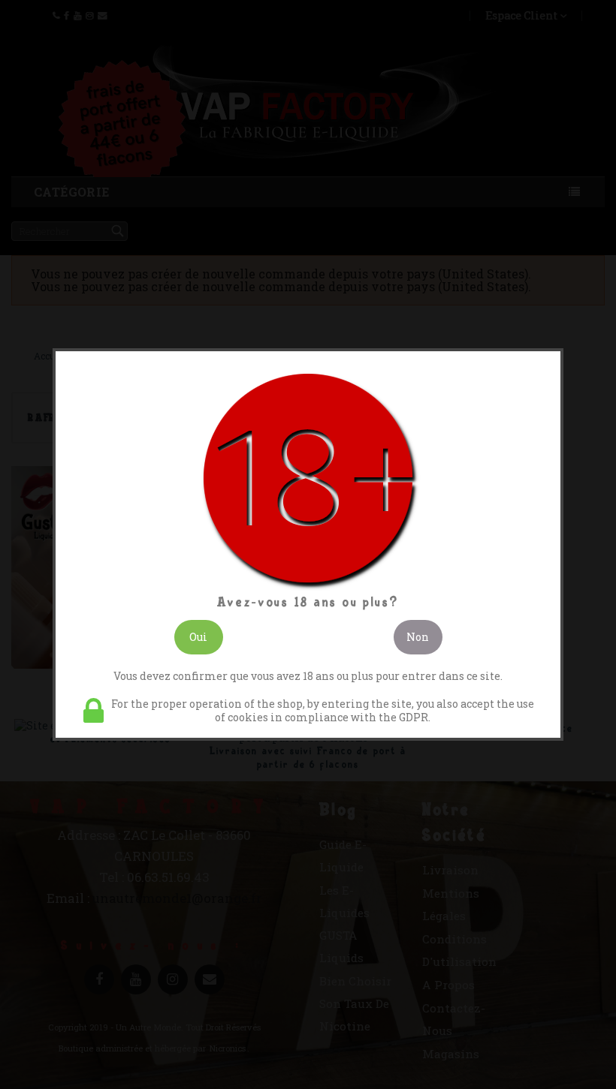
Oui (198, 637)
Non (417, 637)
